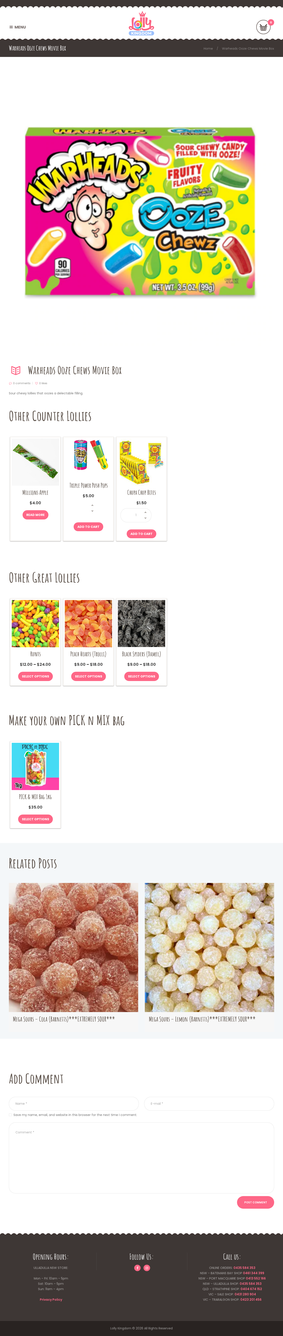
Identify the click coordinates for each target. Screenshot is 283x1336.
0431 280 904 (245, 1294)
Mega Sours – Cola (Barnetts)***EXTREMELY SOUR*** (64, 1019)
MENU (20, 27)
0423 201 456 (251, 1299)
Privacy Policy (51, 1299)
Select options (35, 676)
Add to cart (88, 527)
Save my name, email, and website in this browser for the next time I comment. (75, 1115)
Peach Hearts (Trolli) (88, 654)
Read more (35, 515)
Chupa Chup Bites (141, 492)
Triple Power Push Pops (88, 485)
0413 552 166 (256, 1278)
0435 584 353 (244, 1268)
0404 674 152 (251, 1289)
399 (261, 1273)
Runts (35, 654)
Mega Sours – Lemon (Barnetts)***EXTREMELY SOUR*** (202, 1019)
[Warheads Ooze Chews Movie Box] (141, 213)
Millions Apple (35, 492)
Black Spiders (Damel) (141, 654)
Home (208, 48)
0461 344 (250, 1273)
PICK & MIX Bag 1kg (35, 797)
